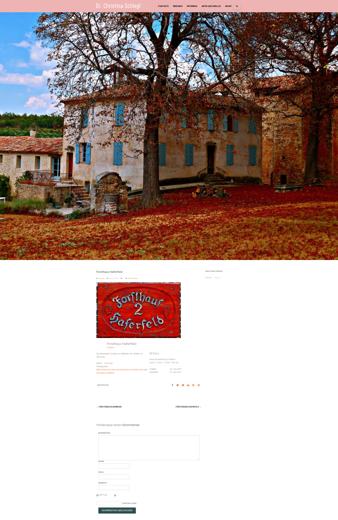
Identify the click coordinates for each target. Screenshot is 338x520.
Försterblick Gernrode (109, 407)
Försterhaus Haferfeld (188, 407)
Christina (110, 347)
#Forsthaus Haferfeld (105, 373)
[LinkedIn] (188, 385)
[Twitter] (177, 385)
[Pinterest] (183, 385)
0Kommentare (132, 278)
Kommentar (104, 433)
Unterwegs (192, 6)
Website (102, 483)
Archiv (228, 6)
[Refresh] (115, 496)
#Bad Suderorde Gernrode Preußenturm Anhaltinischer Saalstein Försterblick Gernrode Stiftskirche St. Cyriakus (143, 370)
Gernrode (108, 363)
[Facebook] (172, 385)
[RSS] (193, 385)
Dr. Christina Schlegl (118, 6)
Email (101, 472)
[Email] (198, 385)
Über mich (177, 6)
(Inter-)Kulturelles (211, 6)
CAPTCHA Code (129, 503)
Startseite (163, 6)
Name (101, 461)
